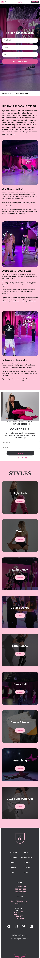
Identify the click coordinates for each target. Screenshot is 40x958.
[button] (35, 2)
